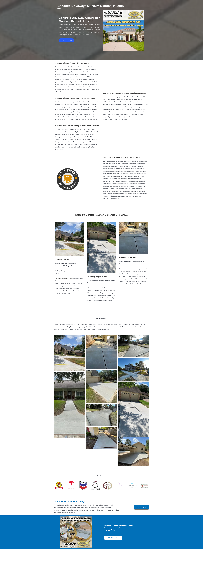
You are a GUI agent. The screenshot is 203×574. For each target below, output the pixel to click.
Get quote (140, 507)
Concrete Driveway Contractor (64, 278)
